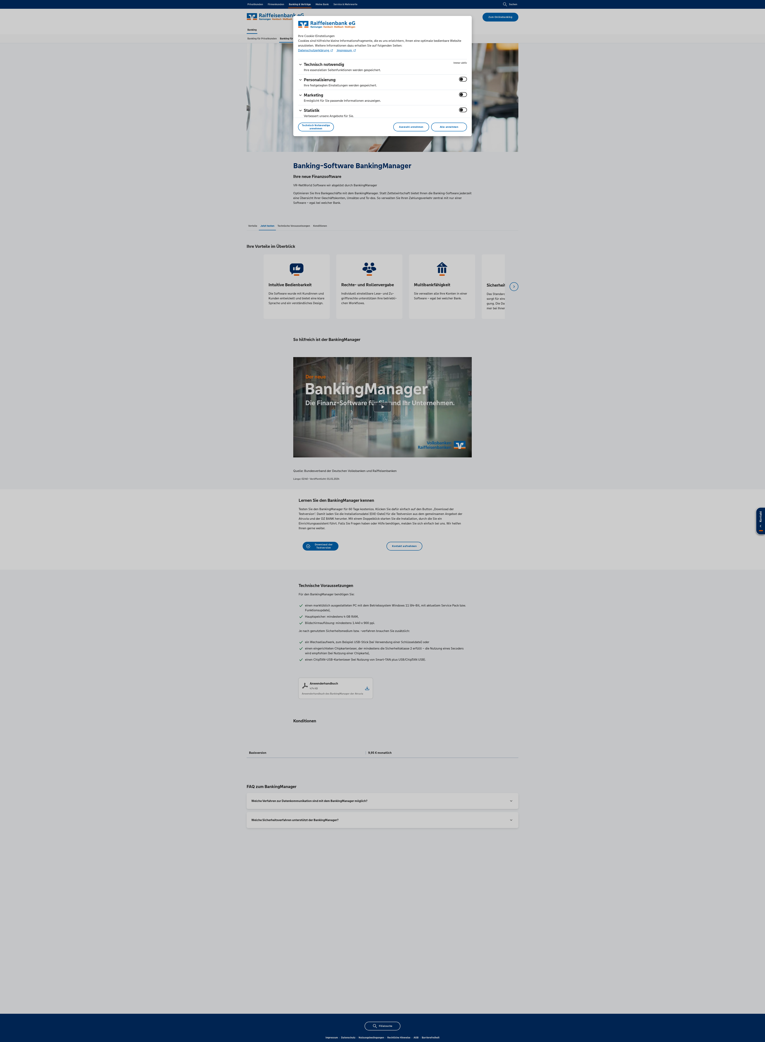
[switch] (463, 79)
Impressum (344, 50)
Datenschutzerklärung (314, 50)
